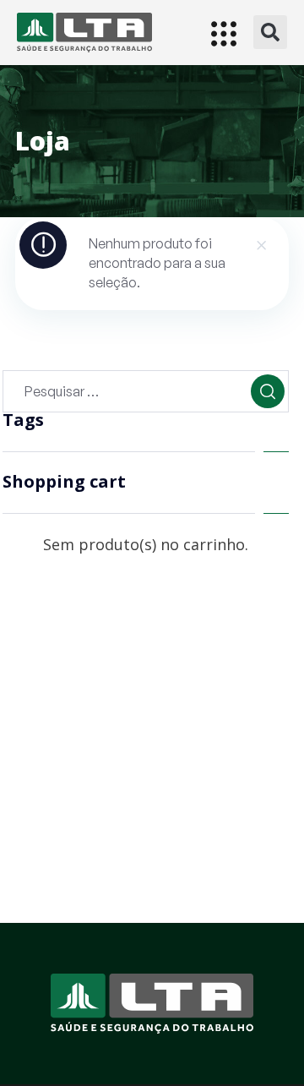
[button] (270, 32)
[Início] (84, 32)
